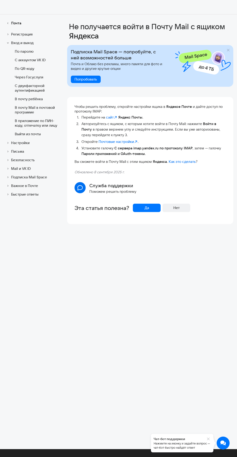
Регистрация (22, 34)
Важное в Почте (24, 185)
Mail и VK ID (21, 168)
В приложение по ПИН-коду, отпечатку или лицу (36, 123)
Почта (16, 23)
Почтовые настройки (116, 141)
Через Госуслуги (29, 77)
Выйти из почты (28, 134)
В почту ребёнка (29, 99)
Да (147, 208)
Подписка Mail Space (29, 177)
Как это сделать (182, 161)
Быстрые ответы (24, 194)
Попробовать (86, 79)
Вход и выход (22, 43)
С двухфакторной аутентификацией (30, 88)
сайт (110, 117)
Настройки (20, 143)
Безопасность (23, 160)
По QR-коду (24, 68)
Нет (176, 208)
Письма (17, 151)
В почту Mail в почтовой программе (35, 109)
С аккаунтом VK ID (30, 60)
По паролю (24, 51)
